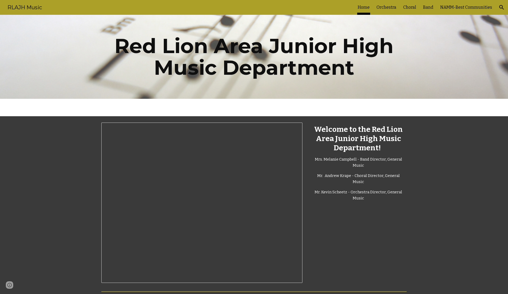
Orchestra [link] (386, 7)
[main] (254, 57)
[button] (501, 7)
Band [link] (428, 7)
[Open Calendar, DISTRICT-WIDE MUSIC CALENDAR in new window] (292, 129)
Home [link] (364, 7)
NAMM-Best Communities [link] (466, 7)
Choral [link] (409, 7)
